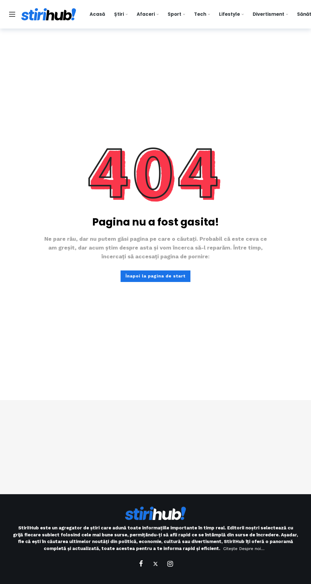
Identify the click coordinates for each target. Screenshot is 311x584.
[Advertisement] (155, 447)
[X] (155, 563)
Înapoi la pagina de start (155, 275)
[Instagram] (170, 563)
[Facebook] (141, 563)
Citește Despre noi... (244, 548)
